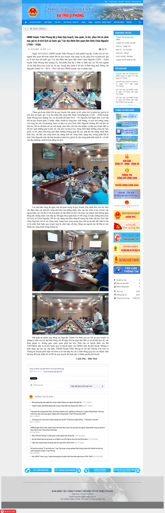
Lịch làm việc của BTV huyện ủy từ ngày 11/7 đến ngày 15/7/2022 (127, 75)
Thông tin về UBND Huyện (126, 60)
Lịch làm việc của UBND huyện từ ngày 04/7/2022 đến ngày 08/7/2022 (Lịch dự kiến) (127, 91)
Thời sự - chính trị (123, 46)
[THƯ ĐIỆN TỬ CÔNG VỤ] (127, 131)
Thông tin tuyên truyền (125, 43)
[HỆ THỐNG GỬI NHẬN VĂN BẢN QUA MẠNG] (127, 124)
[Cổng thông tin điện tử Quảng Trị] (126, 237)
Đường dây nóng (100, 470)
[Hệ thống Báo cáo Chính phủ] (126, 204)
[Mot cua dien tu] (127, 146)
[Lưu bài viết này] (106, 49)
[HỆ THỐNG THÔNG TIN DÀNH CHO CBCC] (127, 139)
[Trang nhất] (26, 22)
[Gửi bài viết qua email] (100, 49)
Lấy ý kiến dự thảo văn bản (65, 470)
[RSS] (106, 1)
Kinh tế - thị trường (124, 50)
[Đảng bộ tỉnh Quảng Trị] (126, 226)
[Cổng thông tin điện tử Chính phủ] (126, 215)
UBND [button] (90, 22)
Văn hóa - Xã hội (122, 53)
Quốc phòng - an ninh (124, 56)
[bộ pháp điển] (126, 259)
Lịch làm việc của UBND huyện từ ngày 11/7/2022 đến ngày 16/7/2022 (127, 83)
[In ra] (103, 49)
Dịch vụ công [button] (119, 22)
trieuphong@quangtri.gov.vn (85, 497)
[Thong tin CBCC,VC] (127, 117)
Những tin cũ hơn (44, 396)
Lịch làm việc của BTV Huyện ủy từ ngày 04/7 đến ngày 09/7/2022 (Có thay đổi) (127, 99)
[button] (35, 22)
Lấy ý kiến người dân (40, 470)
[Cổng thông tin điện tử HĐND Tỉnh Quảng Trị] (126, 248)
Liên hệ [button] (128, 22)
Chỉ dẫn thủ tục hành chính (124, 470)
